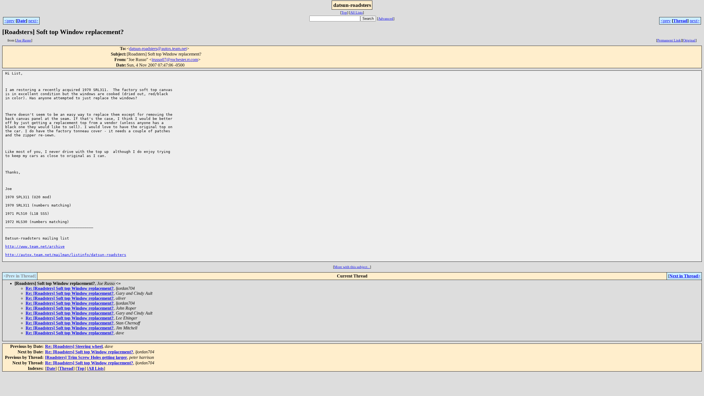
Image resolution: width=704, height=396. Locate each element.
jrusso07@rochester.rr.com (175, 59)
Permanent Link (669, 40)
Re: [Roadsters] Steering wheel (74, 346)
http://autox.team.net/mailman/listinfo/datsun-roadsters (65, 255)
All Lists (356, 12)
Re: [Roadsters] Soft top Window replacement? (70, 288)
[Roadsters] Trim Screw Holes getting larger (86, 357)
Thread (680, 20)
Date (21, 20)
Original (689, 40)
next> (33, 20)
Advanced (385, 18)
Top (344, 12)
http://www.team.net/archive (35, 246)
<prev (9, 20)
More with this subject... (352, 267)
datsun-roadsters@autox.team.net (158, 48)
